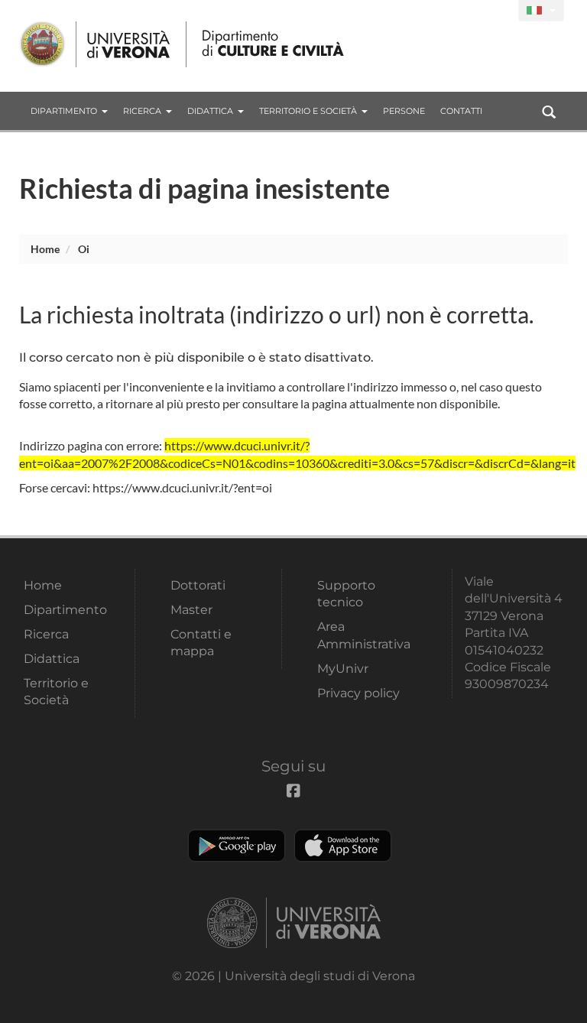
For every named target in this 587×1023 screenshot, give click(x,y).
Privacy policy (358, 693)
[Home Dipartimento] (274, 44)
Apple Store (343, 845)
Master (191, 609)
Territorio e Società (308, 111)
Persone (404, 111)
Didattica (210, 111)
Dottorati (197, 585)
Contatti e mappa (201, 642)
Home (45, 248)
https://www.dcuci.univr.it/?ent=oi (182, 487)
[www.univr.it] (95, 44)
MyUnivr (342, 668)
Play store (236, 845)
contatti (461, 111)
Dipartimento (64, 111)
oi (83, 248)
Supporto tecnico (346, 593)
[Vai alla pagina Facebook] (500, 11)
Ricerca (142, 111)
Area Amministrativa (363, 635)
